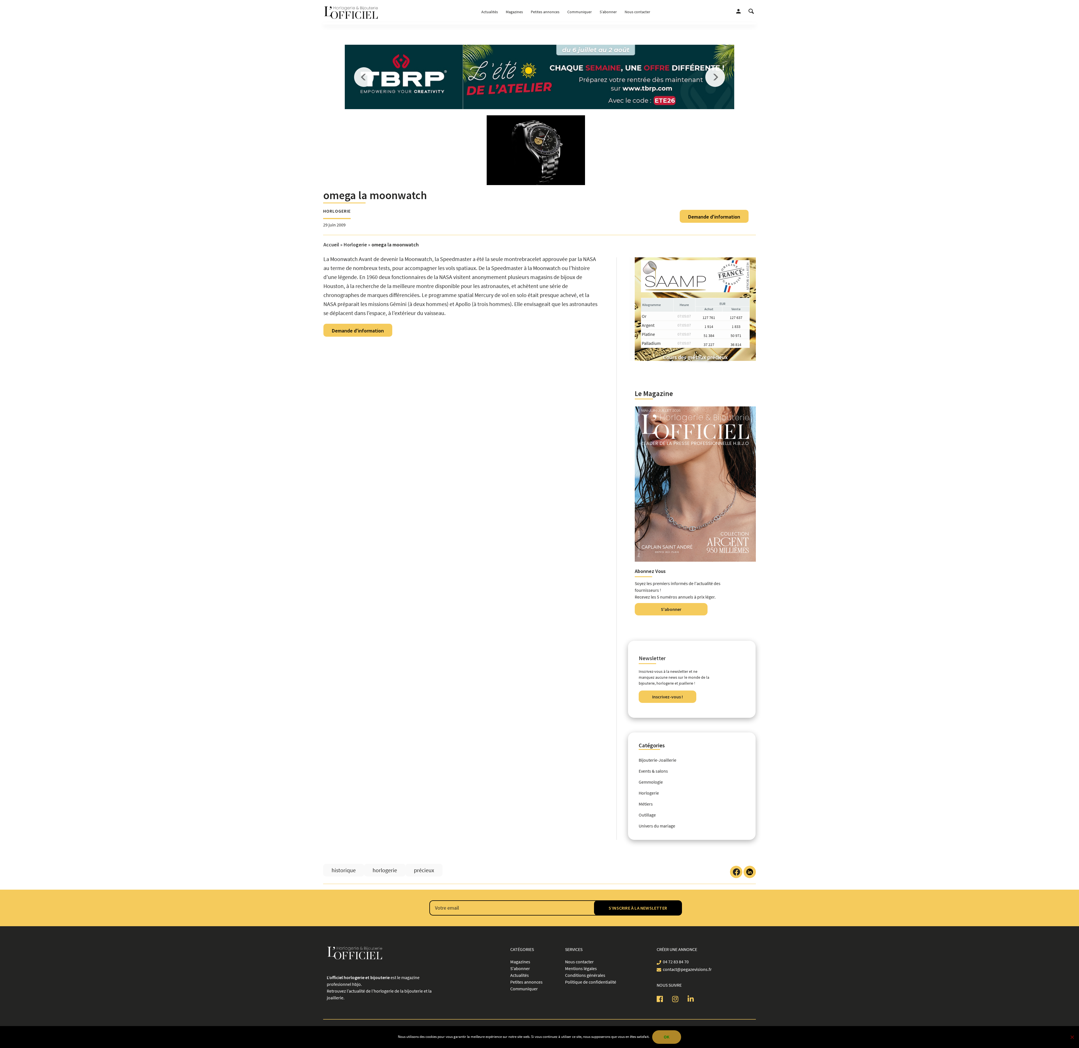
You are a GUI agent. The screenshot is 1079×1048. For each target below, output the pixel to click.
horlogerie (385, 870)
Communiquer (579, 11)
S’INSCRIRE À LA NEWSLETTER (638, 908)
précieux (424, 870)
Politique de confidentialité (590, 982)
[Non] (1072, 1037)
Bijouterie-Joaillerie (657, 760)
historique (344, 870)
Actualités (489, 11)
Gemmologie (651, 782)
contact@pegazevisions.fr (687, 969)
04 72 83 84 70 (676, 961)
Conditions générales (585, 975)
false (364, 77)
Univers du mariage (657, 826)
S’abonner (608, 11)
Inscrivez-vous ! (667, 697)
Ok (666, 1037)
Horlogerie (337, 211)
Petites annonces (545, 11)
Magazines (514, 11)
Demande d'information (714, 216)
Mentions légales (581, 968)
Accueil (331, 244)
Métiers (646, 804)
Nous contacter (637, 11)
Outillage (647, 815)
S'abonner (671, 609)
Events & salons (653, 771)
